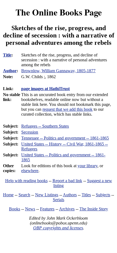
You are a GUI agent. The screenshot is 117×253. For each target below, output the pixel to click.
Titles (86, 194)
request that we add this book (67, 109)
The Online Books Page (59, 12)
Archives (67, 209)
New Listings (46, 194)
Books (14, 209)
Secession (29, 132)
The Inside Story (93, 209)
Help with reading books (26, 180)
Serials (58, 199)
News (30, 209)
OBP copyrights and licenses (58, 228)
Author (10, 70)
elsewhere (29, 170)
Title (7, 55)
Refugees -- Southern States (45, 126)
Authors (70, 194)
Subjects (103, 194)
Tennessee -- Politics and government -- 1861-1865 (65, 138)
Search (24, 194)
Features (47, 209)
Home (8, 194)
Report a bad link (67, 180)
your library (87, 165)
